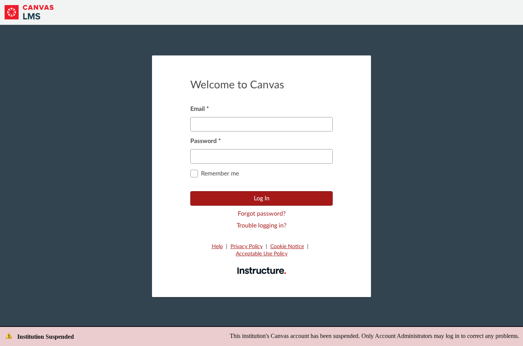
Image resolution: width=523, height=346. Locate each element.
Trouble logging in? (261, 226)
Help (217, 246)
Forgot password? (262, 214)
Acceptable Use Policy (262, 254)
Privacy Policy (246, 246)
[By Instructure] (261, 270)
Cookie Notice (287, 246)
